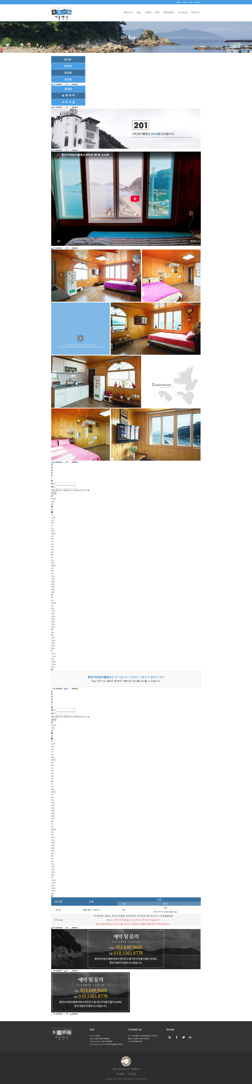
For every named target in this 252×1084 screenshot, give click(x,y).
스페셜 (148, 12)
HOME (178, 2)
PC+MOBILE (57, 84)
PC (67, 84)
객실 (138, 12)
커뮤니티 (195, 12)
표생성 (53, 493)
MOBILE (75, 84)
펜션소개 (128, 12)
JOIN (184, 2)
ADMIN (197, 2)
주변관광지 (168, 12)
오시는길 (182, 12)
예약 (157, 12)
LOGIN (190, 2)
